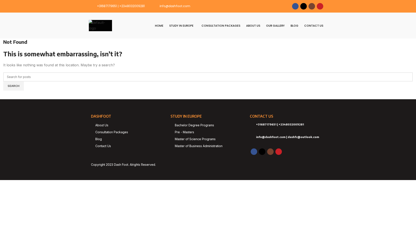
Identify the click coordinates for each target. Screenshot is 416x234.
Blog (294, 26)
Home (159, 26)
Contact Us (313, 26)
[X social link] (303, 6)
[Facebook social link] (295, 6)
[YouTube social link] (320, 6)
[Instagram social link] (312, 6)
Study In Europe (181, 26)
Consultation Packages (221, 26)
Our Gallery (275, 26)
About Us (253, 26)
